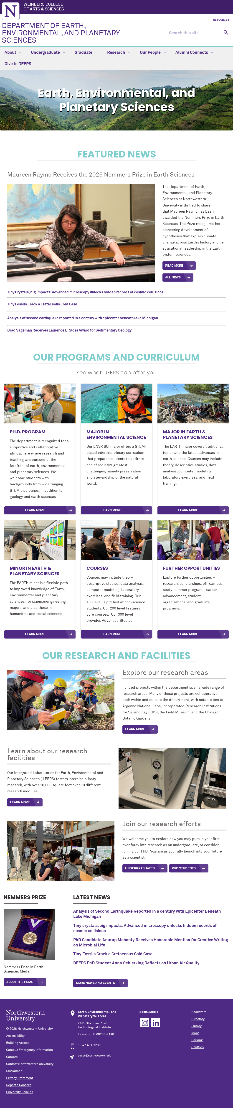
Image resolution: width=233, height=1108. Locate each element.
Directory (198, 1019)
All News (173, 277)
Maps (195, 1033)
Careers (12, 1057)
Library (196, 1026)
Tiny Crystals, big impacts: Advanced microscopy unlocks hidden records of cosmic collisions (85, 292)
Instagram (144, 1022)
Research (116, 53)
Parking (197, 1040)
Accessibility (15, 1035)
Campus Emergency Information (29, 1049)
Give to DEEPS (18, 64)
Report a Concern (18, 1085)
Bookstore (198, 1012)
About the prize (19, 982)
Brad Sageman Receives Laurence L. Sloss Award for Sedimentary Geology (69, 330)
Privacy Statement (19, 1078)
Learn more (188, 634)
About (11, 53)
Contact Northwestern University (29, 1064)
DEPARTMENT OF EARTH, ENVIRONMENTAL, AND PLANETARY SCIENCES (61, 33)
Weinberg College (44, 7)
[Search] (225, 33)
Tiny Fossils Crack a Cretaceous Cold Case (42, 304)
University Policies (19, 1092)
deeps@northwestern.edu (94, 1055)
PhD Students (184, 868)
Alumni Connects (192, 53)
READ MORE (174, 265)
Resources (221, 20)
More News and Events (95, 983)
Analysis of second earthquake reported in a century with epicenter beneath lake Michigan (82, 318)
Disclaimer (14, 1071)
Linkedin (155, 1022)
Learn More (35, 510)
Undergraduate (46, 53)
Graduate (84, 53)
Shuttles (197, 1047)
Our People (151, 53)
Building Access (17, 1042)
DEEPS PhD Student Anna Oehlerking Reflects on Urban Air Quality (136, 963)
